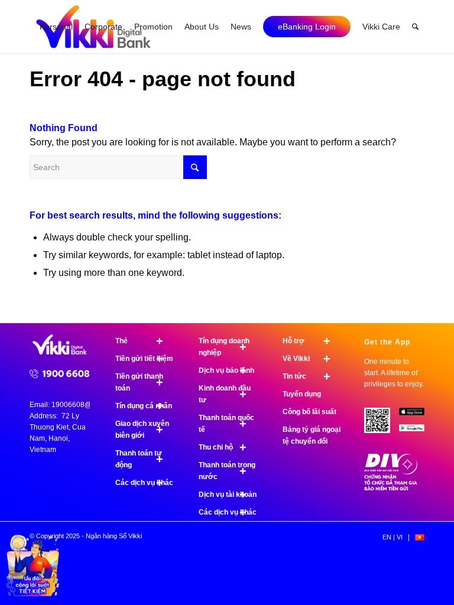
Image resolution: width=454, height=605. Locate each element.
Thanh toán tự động (139, 459)
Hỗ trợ (306, 340)
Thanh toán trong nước (227, 471)
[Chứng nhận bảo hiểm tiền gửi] (390, 488)
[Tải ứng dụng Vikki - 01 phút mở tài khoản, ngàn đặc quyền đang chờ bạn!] (381, 425)
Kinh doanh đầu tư (225, 394)
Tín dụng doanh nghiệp (224, 347)
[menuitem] (56, 26)
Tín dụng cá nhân (143, 405)
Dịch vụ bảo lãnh (226, 370)
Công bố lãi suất (309, 412)
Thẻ (139, 340)
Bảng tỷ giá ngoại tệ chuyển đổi (311, 435)
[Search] (415, 26)
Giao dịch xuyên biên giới (142, 429)
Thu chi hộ (223, 447)
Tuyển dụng (302, 394)
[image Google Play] (416, 432)
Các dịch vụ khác (144, 482)
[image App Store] (416, 416)
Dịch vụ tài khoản (228, 494)
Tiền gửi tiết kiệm (144, 358)
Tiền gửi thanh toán (139, 382)
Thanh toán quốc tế (226, 424)
